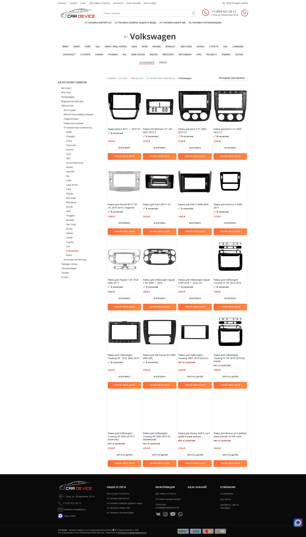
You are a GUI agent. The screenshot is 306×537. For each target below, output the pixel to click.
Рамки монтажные (74, 123)
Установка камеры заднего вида (124, 503)
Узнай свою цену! (124, 156)
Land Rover (72, 184)
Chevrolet (71, 145)
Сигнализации (68, 268)
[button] (124, 147)
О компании (226, 493)
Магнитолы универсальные (78, 114)
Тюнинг (65, 272)
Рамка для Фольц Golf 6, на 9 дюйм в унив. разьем (194, 435)
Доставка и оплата (165, 493)
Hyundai (70, 171)
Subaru (69, 233)
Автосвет (66, 88)
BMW (69, 132)
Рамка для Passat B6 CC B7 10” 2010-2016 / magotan (122, 206)
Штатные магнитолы (75, 259)
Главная (111, 78)
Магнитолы (67, 105)
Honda (69, 167)
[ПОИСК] (193, 13)
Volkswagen (72, 250)
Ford (68, 154)
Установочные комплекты (78, 127)
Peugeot (70, 215)
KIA (67, 176)
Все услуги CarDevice (118, 493)
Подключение (71, 118)
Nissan (69, 206)
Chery (69, 140)
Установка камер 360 (118, 507)
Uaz (68, 246)
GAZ (68, 158)
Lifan (68, 189)
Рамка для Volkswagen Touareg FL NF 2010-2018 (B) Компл (229, 358)
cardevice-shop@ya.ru (74, 509)
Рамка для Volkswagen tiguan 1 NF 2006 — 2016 (159, 281)
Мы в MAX (69, 515)
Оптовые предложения (168, 499)
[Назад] (126, 37)
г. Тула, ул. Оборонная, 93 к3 (79, 496)
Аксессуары (70, 110)
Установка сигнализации (120, 512)
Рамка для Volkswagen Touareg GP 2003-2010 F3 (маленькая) (156, 436)
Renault (70, 219)
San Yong (71, 224)
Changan (70, 136)
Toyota (69, 241)
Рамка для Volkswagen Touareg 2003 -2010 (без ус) (193, 356)
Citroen (69, 149)
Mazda (69, 193)
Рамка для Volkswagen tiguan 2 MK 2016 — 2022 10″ (194, 281)
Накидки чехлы (69, 263)
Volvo (69, 255)
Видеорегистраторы (72, 101)
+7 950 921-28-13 (72, 502)
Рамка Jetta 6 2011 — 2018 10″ (124, 129)
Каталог (123, 78)
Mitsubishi (71, 202)
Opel (68, 211)
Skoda (69, 228)
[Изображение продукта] (124, 106)
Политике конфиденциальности (132, 532)
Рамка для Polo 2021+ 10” (157, 204)
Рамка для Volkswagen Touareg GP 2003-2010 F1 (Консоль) (121, 436)
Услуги (64, 277)
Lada (68, 180)
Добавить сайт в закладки (229, 506)
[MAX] (298, 522)
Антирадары (67, 96)
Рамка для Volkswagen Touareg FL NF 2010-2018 (227, 281)
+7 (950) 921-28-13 (224, 11)
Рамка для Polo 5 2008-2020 (193, 204)
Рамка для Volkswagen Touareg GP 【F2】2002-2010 (123, 356)
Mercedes (71, 198)
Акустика (66, 92)
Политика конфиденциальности (167, 506)
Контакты (225, 499)
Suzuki (69, 237)
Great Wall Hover (75, 162)
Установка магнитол (118, 498)
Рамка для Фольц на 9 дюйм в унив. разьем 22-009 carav (230, 435)
